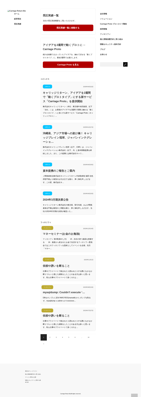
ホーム (16, 14)
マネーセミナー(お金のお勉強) (61, 233)
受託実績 (17, 24)
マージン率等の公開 (30, 377)
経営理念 (17, 19)
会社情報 (103, 14)
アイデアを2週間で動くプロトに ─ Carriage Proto (64, 47)
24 (88, 337)
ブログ (102, 49)
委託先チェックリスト (31, 371)
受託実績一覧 (51, 15)
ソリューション (106, 19)
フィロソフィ (47, 228)
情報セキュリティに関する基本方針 (33, 381)
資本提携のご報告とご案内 (59, 170)
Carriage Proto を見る (68, 64)
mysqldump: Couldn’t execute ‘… (64, 292)
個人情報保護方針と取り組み (111, 39)
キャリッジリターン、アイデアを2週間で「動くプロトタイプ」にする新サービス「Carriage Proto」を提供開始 (67, 97)
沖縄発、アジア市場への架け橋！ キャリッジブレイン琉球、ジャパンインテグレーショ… (67, 137)
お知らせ (47, 86)
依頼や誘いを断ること (56, 265)
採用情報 (103, 29)
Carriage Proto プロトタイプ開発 (113, 24)
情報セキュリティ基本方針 (110, 44)
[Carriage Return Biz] (20, 11)
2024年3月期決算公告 (56, 199)
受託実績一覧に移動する (68, 28)
